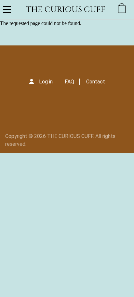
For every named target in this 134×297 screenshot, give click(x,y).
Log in (46, 82)
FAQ (69, 82)
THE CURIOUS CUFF (65, 9)
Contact (95, 82)
